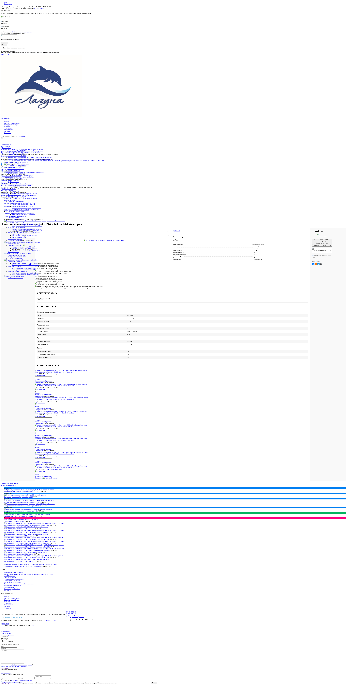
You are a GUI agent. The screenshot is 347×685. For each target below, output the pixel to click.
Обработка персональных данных (11, 617)
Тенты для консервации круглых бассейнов (25, 273)
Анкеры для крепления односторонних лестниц (26, 208)
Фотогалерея (8, 128)
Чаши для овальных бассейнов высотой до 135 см (27, 226)
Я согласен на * (18, 665)
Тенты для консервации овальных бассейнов (25, 274)
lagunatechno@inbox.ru (77, 617)
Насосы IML (15, 193)
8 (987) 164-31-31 (71, 613)
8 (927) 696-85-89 (17, 8)
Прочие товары (9, 590)
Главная (6, 121)
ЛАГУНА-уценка (9, 576)
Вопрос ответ (8, 129)
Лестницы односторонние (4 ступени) (23, 204)
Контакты (7, 126)
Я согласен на (18, 32)
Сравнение (48, 381)
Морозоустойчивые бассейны (13, 572)
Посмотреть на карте (49, 620)
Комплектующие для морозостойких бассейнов (19, 584)
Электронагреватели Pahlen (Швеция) (23, 247)
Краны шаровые (17, 187)
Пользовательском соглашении (107, 683)
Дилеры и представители (12, 123)
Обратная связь (5, 631)
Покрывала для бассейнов (12, 589)
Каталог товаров (6, 144)
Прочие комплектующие (19, 237)
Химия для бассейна (10, 587)
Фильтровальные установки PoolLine (23, 177)
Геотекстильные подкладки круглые (23, 213)
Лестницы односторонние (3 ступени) (23, 203)
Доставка (7, 131)
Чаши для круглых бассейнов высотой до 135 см (26, 224)
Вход (5, 2)
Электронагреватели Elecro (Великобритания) (26, 250)
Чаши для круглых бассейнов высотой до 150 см (26, 229)
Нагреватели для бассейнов (12, 585)
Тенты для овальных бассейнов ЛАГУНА (24, 270)
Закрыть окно (5, 54)
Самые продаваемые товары (9, 483)
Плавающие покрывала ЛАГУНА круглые (25, 263)
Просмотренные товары (8, 485)
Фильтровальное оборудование (13, 579)
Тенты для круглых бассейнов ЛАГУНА (24, 268)
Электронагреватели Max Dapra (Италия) (24, 248)
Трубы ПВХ (15, 188)
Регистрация (8, 4)
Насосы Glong (16, 191)
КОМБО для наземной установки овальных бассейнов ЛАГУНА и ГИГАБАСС (28, 574)
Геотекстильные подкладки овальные (23, 214)
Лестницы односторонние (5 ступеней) (24, 206)
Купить (37, 379)
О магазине (7, 133)
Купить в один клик (21, 666)
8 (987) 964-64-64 (28, 8)
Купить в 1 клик (40, 381)
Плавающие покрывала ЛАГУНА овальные (25, 265)
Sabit (33, 625)
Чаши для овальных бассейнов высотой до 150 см (27, 230)
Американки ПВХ (17, 185)
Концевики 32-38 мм (18, 183)
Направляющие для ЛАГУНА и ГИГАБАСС (25, 235)
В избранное (39, 382)
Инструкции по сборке (11, 124)
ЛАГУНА (130, 344)
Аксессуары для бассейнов (12, 582)
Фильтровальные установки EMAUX (23, 175)
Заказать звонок (39, 8)
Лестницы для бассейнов (12, 580)
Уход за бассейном (10, 577)
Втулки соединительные (19, 234)
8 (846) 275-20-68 (6, 8)
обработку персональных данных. (21, 32)
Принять (154, 683)
